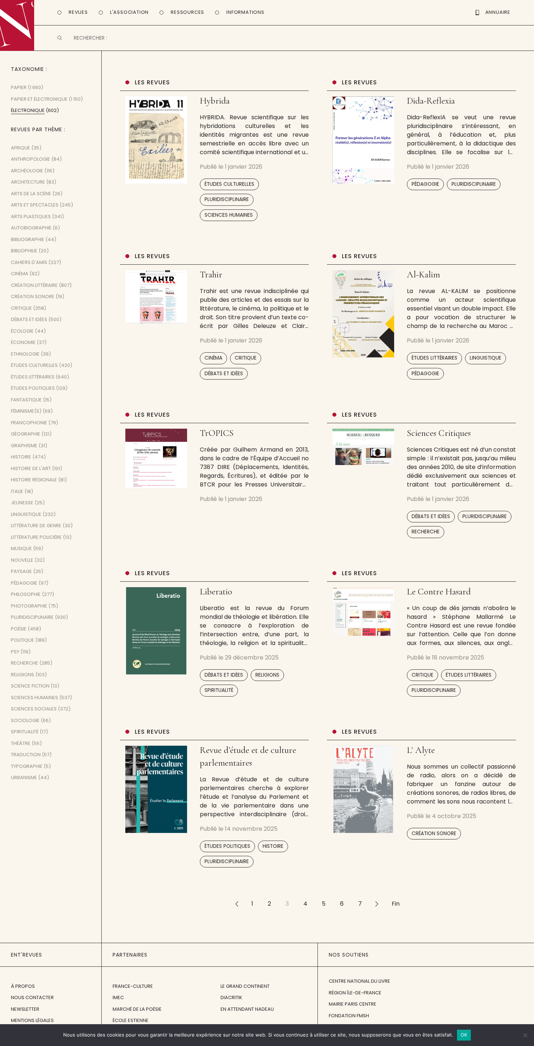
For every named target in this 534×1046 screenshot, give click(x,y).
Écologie (22, 331)
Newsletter (25, 1009)
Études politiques (227, 846)
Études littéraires (434, 357)
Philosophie (26, 594)
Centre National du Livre (359, 981)
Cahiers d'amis (29, 262)
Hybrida (215, 100)
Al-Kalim (423, 274)
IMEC (118, 997)
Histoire (273, 846)
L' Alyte (421, 750)
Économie (23, 342)
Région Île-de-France (355, 992)
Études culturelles (229, 184)
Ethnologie (25, 353)
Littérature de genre (36, 525)
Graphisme (24, 445)
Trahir (211, 274)
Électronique (28, 110)
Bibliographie (27, 239)
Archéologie (27, 170)
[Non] (525, 1035)
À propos (23, 986)
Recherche (426, 531)
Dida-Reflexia (431, 100)
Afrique (20, 147)
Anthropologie (30, 159)
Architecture (28, 182)
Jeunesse (22, 502)
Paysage (21, 571)
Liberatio (216, 591)
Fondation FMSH (349, 1015)
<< (236, 903)
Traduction (26, 754)
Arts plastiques (31, 216)
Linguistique (485, 357)
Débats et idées (224, 373)
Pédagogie (425, 184)
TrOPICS (217, 433)
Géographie (25, 433)
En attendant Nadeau (247, 1009)
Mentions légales (32, 1020)
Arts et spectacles (34, 204)
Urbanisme (24, 777)
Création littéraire (34, 285)
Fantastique (26, 399)
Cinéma (213, 357)
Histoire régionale (34, 479)
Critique (245, 357)
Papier (19, 87)
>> (376, 903)
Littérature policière (36, 537)
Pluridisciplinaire (227, 199)
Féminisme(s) (26, 411)
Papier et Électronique (39, 99)
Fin (396, 903)
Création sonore (434, 833)
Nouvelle (22, 560)
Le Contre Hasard (439, 591)
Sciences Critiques (439, 433)
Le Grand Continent (245, 986)
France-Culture (133, 986)
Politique (22, 640)
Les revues (152, 82)
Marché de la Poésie (137, 1009)
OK (464, 1035)
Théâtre (21, 743)
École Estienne (131, 1020)
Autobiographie (31, 227)
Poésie (19, 628)
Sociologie (25, 720)
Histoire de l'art (31, 468)
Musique (21, 548)
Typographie (27, 766)
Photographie (29, 605)
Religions (267, 675)
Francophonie (29, 422)
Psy (15, 651)
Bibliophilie (24, 250)
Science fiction (30, 685)
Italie (17, 491)
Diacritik (231, 997)
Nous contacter (32, 997)
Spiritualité (219, 690)
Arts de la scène (31, 193)
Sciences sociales (34, 708)
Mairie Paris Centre (352, 1004)
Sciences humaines (229, 215)
